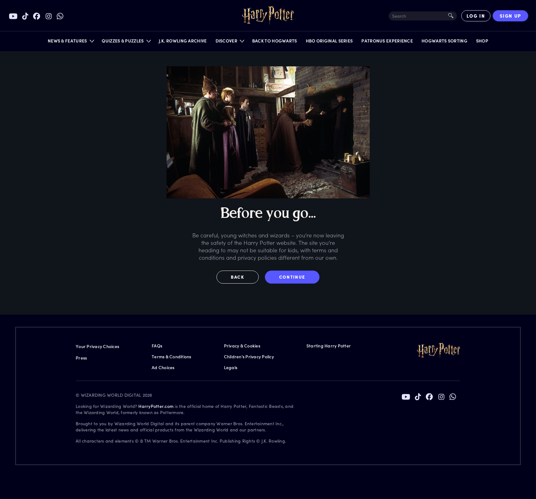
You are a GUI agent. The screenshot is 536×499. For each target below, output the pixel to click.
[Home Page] (268, 15)
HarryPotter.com (155, 406)
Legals (231, 367)
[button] (70, 42)
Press (81, 358)
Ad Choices (163, 367)
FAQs (157, 346)
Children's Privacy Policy (249, 357)
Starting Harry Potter (328, 346)
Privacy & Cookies (242, 346)
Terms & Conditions (171, 357)
